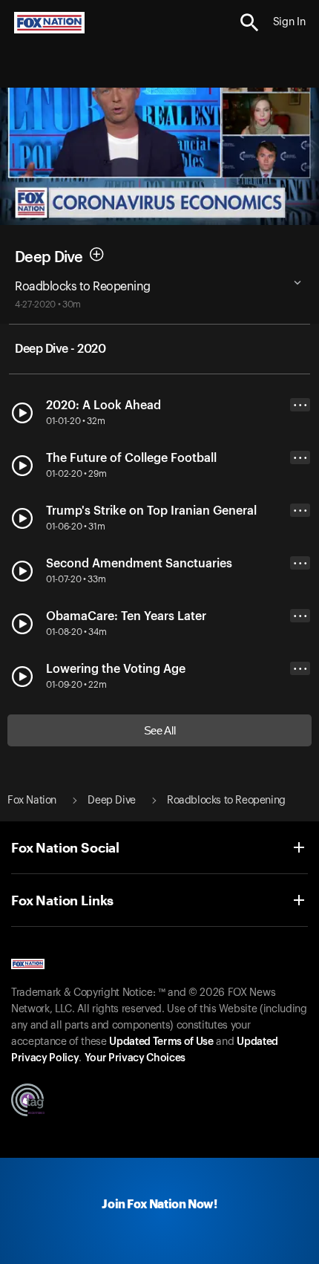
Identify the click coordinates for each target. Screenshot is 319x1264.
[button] (249, 22)
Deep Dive (49, 257)
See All (160, 730)
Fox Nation (31, 800)
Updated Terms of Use (161, 1042)
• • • (300, 405)
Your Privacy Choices (135, 1058)
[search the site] (249, 22)
